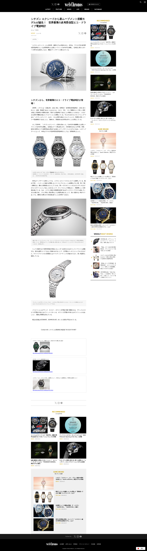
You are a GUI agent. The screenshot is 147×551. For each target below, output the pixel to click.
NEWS (69, 9)
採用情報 (99, 544)
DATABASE (98, 9)
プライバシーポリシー (84, 544)
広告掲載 (93, 544)
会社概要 (62, 544)
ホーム (32, 30)
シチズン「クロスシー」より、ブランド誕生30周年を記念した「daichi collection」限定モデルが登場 (103, 152)
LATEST (48, 9)
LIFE (77, 9)
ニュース (38, 33)
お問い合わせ (69, 544)
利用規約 (75, 544)
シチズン (34, 39)
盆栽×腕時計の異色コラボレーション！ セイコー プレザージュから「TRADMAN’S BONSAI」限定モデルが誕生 (44, 462)
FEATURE (59, 9)
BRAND (86, 9)
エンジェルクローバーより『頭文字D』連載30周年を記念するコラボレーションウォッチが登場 (103, 43)
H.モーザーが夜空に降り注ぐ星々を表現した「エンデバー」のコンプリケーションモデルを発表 (103, 120)
